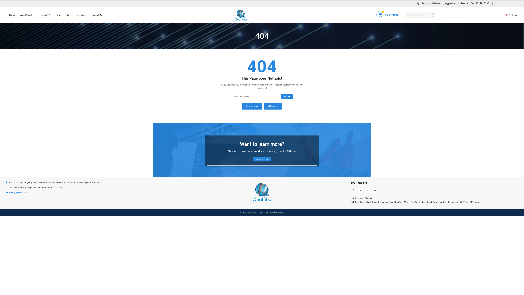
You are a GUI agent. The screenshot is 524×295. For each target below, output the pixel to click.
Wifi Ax (418, 202)
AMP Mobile (475, 202)
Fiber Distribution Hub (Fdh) (455, 202)
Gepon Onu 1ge (396, 202)
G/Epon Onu (409, 202)
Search (287, 96)
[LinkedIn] (367, 190)
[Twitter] (360, 190)
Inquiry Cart (391, 15)
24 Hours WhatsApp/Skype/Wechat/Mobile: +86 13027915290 (455, 3)
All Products (272, 106)
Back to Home (252, 106)
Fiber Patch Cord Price (432, 202)
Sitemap (368, 198)
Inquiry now (262, 159)
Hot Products (357, 198)
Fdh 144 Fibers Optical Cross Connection (369, 202)
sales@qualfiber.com (18, 192)
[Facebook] (353, 190)
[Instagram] (374, 190)
